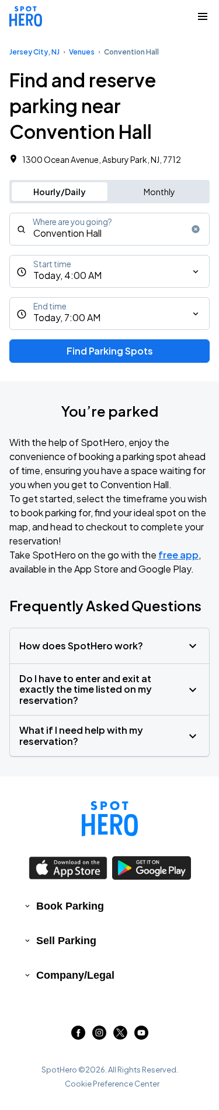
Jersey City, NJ (34, 51)
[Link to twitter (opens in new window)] (120, 1036)
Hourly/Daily (59, 191)
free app (178, 555)
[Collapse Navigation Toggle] (203, 16)
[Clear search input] (195, 229)
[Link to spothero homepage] (110, 819)
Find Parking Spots (110, 351)
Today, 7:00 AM (66, 317)
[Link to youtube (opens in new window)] (141, 1036)
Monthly (159, 191)
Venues (82, 51)
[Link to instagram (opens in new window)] (99, 1036)
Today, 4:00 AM (67, 275)
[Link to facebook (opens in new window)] (78, 1036)
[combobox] (109, 229)
